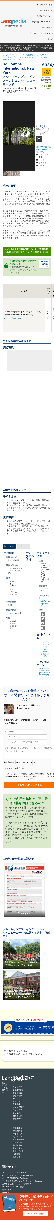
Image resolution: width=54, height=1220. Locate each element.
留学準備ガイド (46, 10)
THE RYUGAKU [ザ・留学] (13, 1187)
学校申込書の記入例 (21, 1142)
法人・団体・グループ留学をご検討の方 (40, 36)
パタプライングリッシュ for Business (17, 1175)
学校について (9, 546)
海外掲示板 (6, 1190)
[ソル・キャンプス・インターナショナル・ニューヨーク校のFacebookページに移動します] (43, 615)
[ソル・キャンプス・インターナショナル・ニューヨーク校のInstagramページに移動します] (43, 629)
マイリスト (48, 22)
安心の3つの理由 (20, 1098)
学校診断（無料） (20, 1131)
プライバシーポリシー (22, 1113)
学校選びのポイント (44, 16)
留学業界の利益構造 (21, 1104)
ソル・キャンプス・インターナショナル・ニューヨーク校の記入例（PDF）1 (45, 649)
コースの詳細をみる (13, 318)
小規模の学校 (26, 48)
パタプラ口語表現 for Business (15, 1178)
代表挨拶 (16, 1154)
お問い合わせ (47, 71)
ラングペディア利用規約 (23, 1110)
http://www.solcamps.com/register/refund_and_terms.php (44, 672)
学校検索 (35, 22)
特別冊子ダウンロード (22, 1134)
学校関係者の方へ (20, 1145)
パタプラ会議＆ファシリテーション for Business (22, 1181)
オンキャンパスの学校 (40, 48)
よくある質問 (18, 1107)
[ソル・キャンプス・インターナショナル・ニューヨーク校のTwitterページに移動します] (43, 620)
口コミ (23, 546)
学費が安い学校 (20, 46)
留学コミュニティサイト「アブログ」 (17, 1184)
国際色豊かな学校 (34, 46)
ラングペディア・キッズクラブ (15, 1172)
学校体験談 (17, 1119)
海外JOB (5, 1192)
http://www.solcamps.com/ (45, 603)
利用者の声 (17, 1116)
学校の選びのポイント (22, 1096)
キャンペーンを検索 (7, 46)
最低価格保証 (47, 87)
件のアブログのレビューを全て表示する (43, 149)
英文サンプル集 (19, 1137)
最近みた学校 (47, 28)
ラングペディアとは (44, 5)
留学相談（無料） (20, 1128)
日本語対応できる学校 (12, 48)
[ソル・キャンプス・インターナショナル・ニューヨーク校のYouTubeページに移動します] (43, 624)
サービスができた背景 (22, 1101)
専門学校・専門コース (26, 50)
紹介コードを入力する (15, 768)
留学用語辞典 (18, 1139)
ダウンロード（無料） (35, 1214)
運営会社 (16, 1157)
